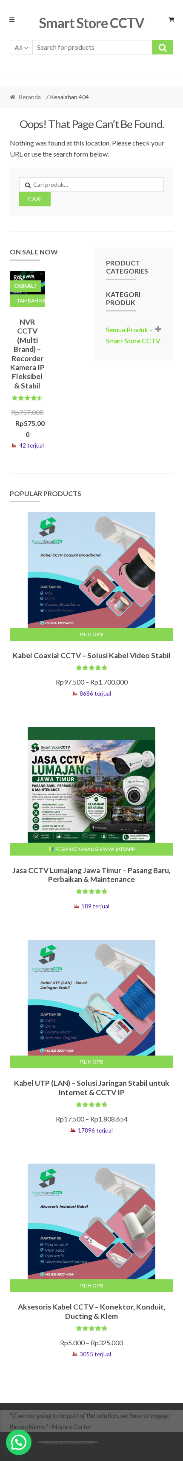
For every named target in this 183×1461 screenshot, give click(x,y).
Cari (35, 199)
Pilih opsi (91, 634)
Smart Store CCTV (91, 22)
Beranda (30, 96)
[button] (18, 1442)
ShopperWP (145, 1450)
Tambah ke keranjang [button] (31, 300)
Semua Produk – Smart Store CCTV (133, 335)
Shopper (93, 1450)
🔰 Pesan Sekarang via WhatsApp (91, 849)
